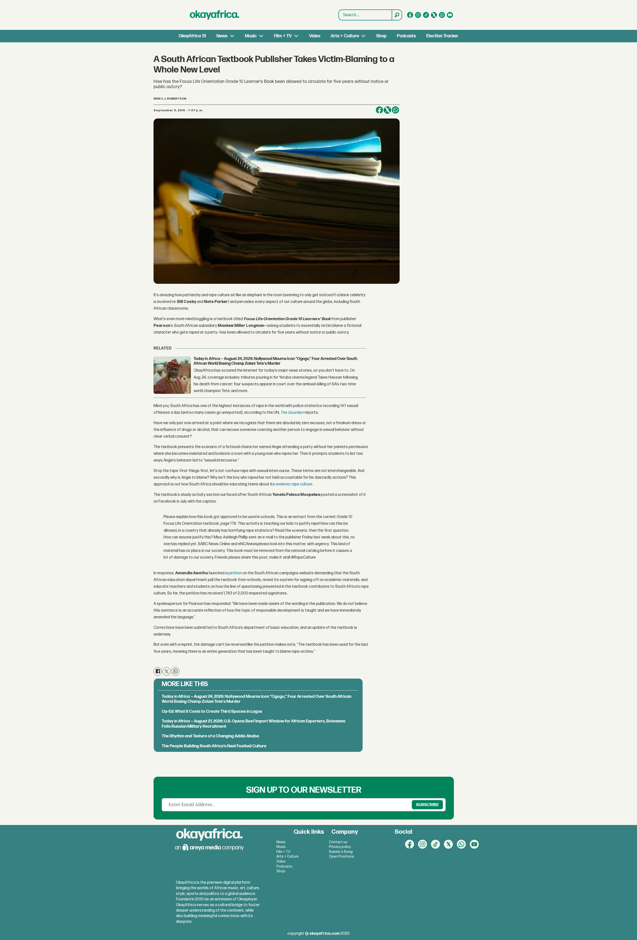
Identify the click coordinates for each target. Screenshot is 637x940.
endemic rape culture (294, 484)
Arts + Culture (345, 36)
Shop (381, 36)
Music (251, 36)
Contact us (338, 842)
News (221, 36)
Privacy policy (340, 847)
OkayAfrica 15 (192, 36)
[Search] (397, 15)
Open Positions (341, 856)
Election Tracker (442, 36)
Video (314, 36)
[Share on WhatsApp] (175, 671)
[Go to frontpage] (214, 15)
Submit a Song (341, 852)
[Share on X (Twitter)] (387, 110)
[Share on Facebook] (379, 110)
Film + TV (283, 36)
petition (235, 573)
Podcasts (406, 36)
